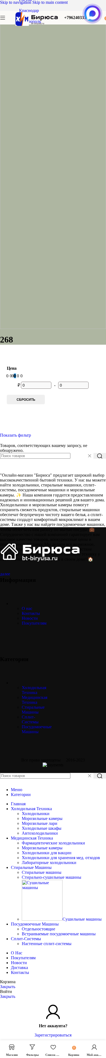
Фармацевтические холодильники (53, 843)
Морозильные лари (39, 823)
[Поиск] (99, 456)
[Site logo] (37, 25)
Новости (30, 618)
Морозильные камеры (42, 818)
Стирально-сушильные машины (51, 877)
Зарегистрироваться (53, 1035)
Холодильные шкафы (41, 828)
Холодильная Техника (34, 690)
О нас (27, 608)
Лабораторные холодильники (49, 862)
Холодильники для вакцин (46, 852)
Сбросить (26, 400)
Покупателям (34, 623)
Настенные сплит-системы (46, 943)
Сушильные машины (82, 919)
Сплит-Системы (30, 719)
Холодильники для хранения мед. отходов (61, 857)
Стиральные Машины (33, 709)
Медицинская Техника (34, 700)
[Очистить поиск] (89, 456)
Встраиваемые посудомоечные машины (59, 933)
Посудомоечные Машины (37, 729)
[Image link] (41, 561)
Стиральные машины (41, 872)
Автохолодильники (40, 833)
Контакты (31, 613)
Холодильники (35, 813)
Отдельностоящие (38, 929)
